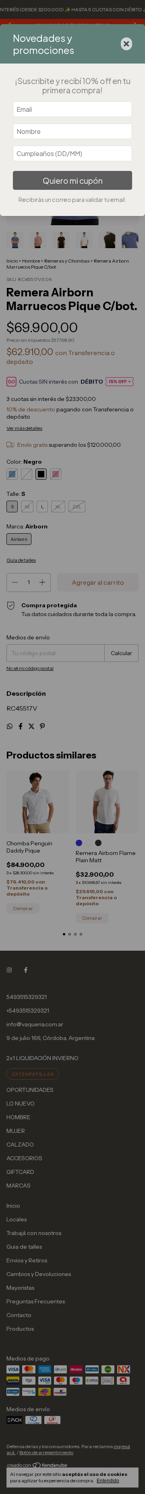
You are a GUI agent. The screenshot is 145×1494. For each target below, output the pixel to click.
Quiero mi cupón (73, 180)
